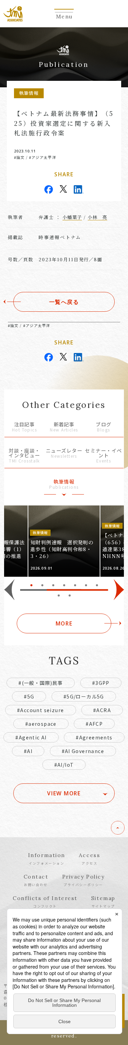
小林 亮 (97, 217)
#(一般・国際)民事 (40, 682)
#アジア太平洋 (42, 157)
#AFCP (94, 723)
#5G (29, 696)
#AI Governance (83, 751)
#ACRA (102, 710)
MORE (64, 623)
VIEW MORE (64, 793)
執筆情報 (64, 484)
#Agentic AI (30, 737)
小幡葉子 (72, 217)
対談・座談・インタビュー (24, 455)
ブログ (103, 427)
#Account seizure (40, 710)
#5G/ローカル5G (83, 696)
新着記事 (64, 427)
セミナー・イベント (103, 455)
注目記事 (24, 427)
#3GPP (101, 682)
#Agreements (94, 737)
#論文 (19, 157)
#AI (28, 751)
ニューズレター (64, 453)
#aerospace (41, 723)
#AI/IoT (64, 764)
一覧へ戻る (64, 302)
